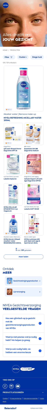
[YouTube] (18, 386)
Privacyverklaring (15, 398)
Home (5, 50)
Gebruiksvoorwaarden (31, 398)
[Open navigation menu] (40, 5)
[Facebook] (5, 386)
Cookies (5, 398)
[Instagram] (11, 386)
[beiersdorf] (10, 408)
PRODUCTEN (15, 50)
